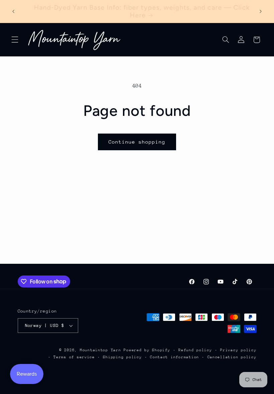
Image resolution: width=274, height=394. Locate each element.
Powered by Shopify (147, 350)
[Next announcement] (260, 11)
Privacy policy (238, 350)
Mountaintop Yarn (100, 350)
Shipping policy (122, 357)
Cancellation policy (232, 357)
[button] (14, 39)
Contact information (174, 357)
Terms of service (74, 357)
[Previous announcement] (13, 11)
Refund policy (195, 350)
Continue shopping (137, 142)
